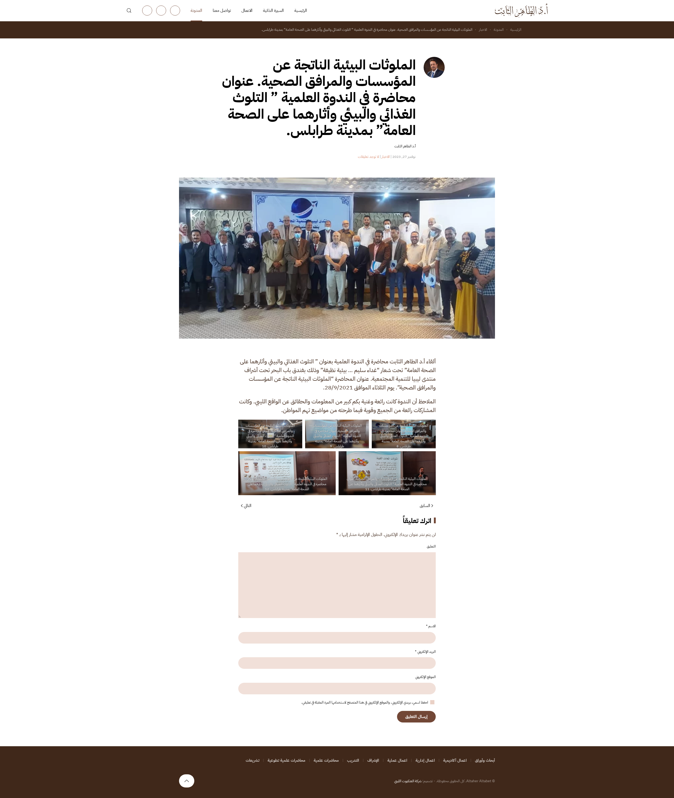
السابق (425, 506)
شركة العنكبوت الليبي (408, 781)
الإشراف (373, 760)
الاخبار (385, 156)
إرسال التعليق (416, 717)
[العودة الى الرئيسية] (521, 10)
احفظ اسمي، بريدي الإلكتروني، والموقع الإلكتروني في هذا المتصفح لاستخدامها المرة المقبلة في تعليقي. (365, 702)
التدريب (353, 760)
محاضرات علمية (326, 760)
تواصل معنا (222, 10)
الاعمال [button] (246, 10)
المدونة (196, 10)
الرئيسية (300, 10)
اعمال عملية (397, 760)
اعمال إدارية (425, 760)
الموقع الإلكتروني (425, 676)
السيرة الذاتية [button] (273, 10)
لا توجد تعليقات (368, 156)
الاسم (431, 626)
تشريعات (252, 760)
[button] (129, 10)
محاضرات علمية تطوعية (286, 760)
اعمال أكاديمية (455, 760)
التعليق (431, 546)
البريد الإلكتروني (425, 651)
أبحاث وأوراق (485, 760)
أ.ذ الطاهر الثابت (405, 146)
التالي (247, 506)
